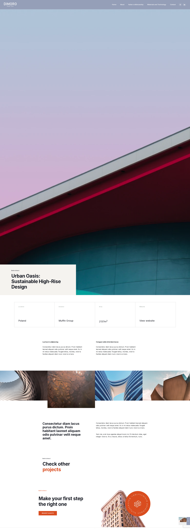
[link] (16, 5)
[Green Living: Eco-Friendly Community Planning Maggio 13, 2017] (184, 521)
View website (147, 320)
